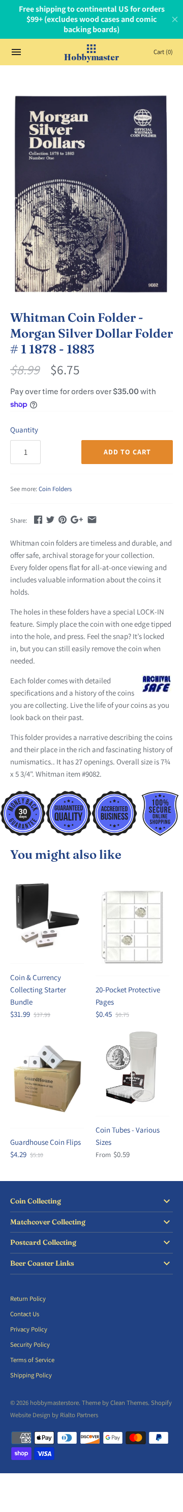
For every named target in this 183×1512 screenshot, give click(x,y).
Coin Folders (55, 488)
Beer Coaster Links (42, 1263)
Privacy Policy (28, 1329)
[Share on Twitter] (50, 519)
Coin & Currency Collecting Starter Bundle (38, 989)
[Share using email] (92, 519)
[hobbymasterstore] (92, 52)
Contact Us (24, 1314)
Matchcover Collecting (47, 1222)
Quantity (24, 429)
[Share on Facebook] (38, 519)
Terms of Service (32, 1359)
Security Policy (30, 1344)
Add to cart (127, 451)
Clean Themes (129, 1402)
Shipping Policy (31, 1375)
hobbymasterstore (54, 1402)
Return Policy (28, 1298)
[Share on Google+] (77, 519)
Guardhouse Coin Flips (45, 1142)
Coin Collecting (35, 1201)
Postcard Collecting (43, 1242)
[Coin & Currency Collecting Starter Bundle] (47, 915)
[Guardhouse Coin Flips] (47, 1080)
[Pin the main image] (62, 519)
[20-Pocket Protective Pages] (132, 927)
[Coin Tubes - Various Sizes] (132, 1068)
